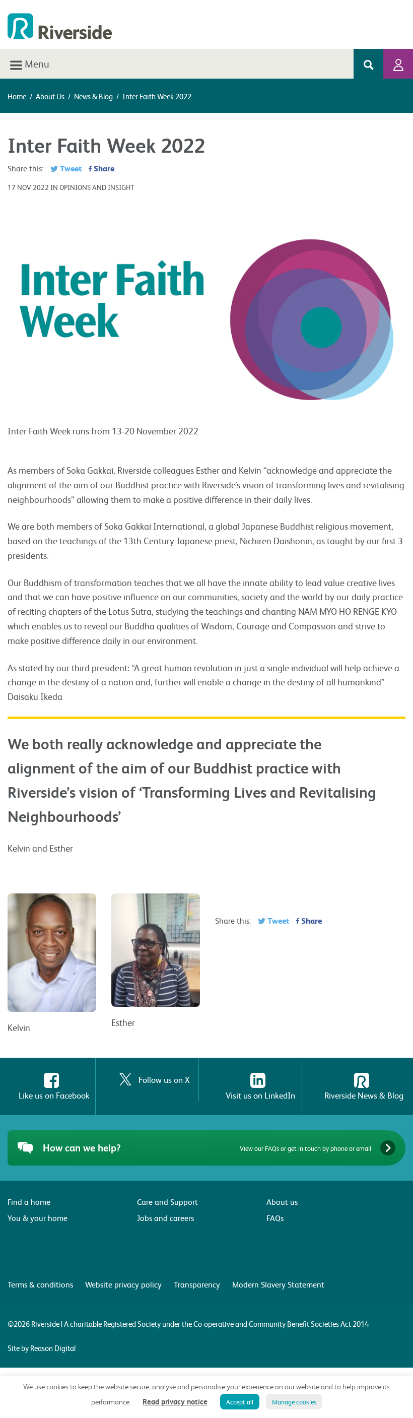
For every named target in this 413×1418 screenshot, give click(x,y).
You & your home (37, 1217)
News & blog (93, 96)
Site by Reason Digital (42, 1348)
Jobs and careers (165, 1217)
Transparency (197, 1284)
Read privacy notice (175, 1401)
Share (103, 168)
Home (17, 96)
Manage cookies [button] (294, 1401)
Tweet (70, 168)
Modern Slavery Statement (278, 1284)
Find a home (29, 1201)
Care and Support (167, 1201)
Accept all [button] (239, 1401)
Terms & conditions (40, 1284)
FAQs (275, 1217)
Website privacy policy (123, 1284)
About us (50, 96)
